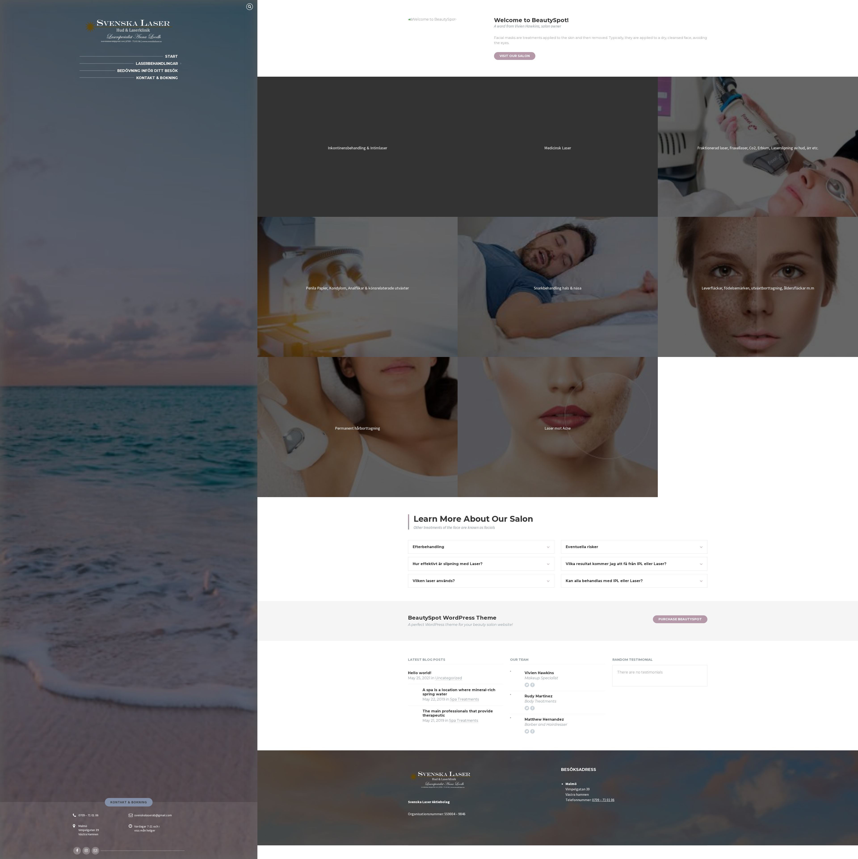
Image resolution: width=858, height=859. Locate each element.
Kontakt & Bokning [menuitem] (157, 78)
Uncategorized (448, 678)
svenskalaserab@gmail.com (153, 815)
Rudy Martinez (539, 696)
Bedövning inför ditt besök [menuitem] (147, 71)
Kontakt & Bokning (128, 802)
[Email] (95, 851)
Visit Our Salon (515, 56)
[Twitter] (527, 685)
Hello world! (419, 673)
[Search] (249, 6)
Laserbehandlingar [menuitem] (157, 63)
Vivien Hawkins (539, 673)
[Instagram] (86, 851)
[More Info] (357, 147)
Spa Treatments (464, 699)
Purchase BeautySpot (680, 619)
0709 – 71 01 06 (88, 815)
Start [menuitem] (171, 56)
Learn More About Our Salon (473, 519)
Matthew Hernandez (544, 719)
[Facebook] (77, 851)
